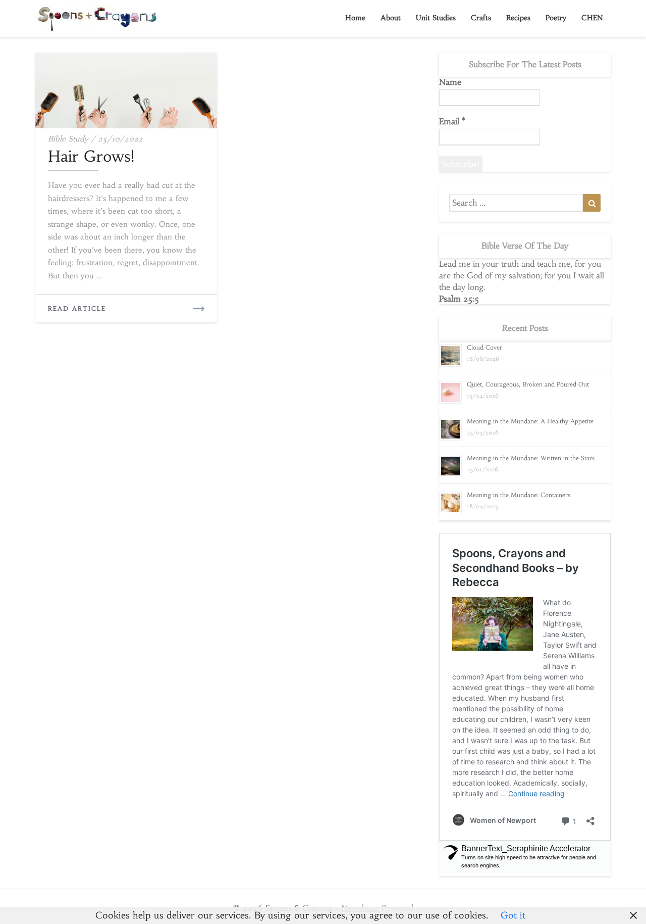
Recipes (518, 17)
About (391, 17)
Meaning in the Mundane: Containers (518, 495)
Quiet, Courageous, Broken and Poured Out (528, 384)
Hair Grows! (91, 156)
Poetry (556, 17)
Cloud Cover (484, 347)
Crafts (481, 17)
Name (450, 82)
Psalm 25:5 (459, 299)
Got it (513, 915)
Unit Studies (436, 17)
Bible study (68, 138)
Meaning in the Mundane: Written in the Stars (531, 458)
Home (355, 17)
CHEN (592, 17)
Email (452, 121)
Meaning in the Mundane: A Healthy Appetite (530, 421)
